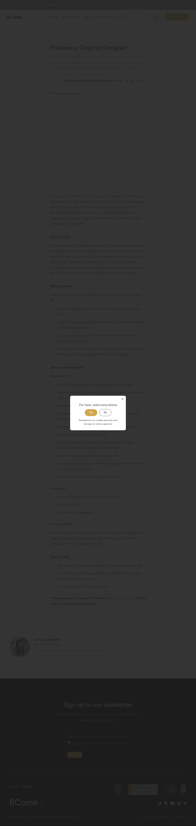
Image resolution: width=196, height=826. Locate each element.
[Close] (122, 399)
